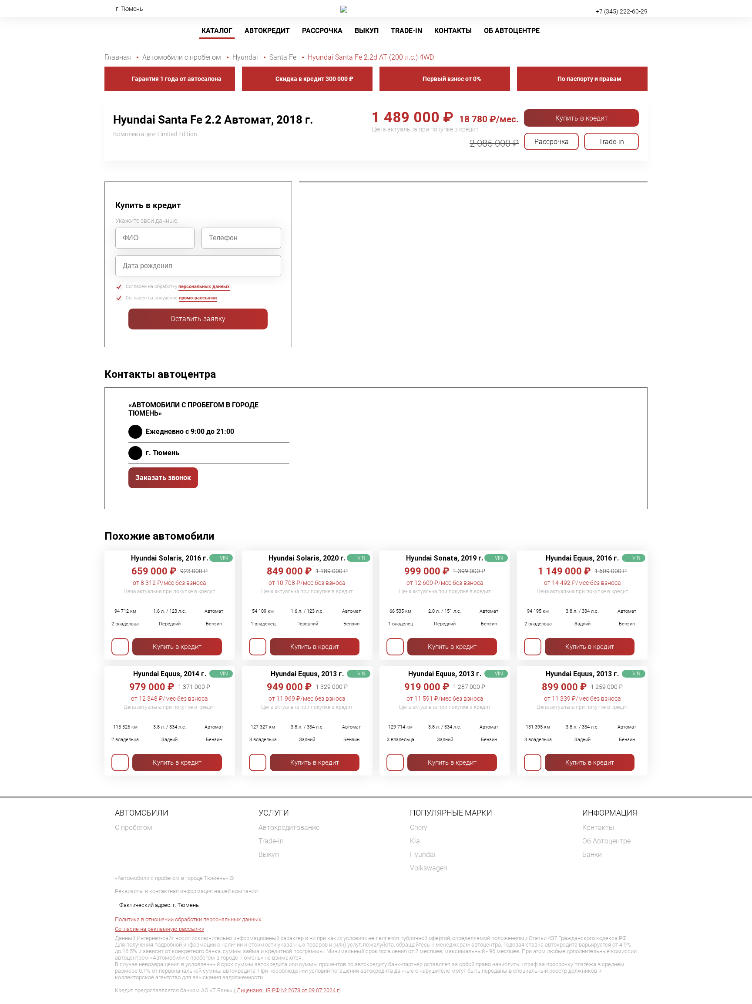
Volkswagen (428, 868)
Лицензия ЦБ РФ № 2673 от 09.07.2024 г (287, 990)
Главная (118, 57)
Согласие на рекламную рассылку (159, 929)
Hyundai (246, 57)
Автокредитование (288, 827)
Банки (592, 854)
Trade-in (271, 841)
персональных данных (204, 286)
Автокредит (267, 31)
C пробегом (133, 827)
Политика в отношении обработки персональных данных (188, 919)
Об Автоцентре (512, 31)
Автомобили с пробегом (182, 57)
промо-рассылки (198, 298)
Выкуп (367, 31)
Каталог (216, 31)
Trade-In (406, 31)
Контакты (453, 31)
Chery (418, 827)
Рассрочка (322, 31)
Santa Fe (283, 57)
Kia (415, 841)
